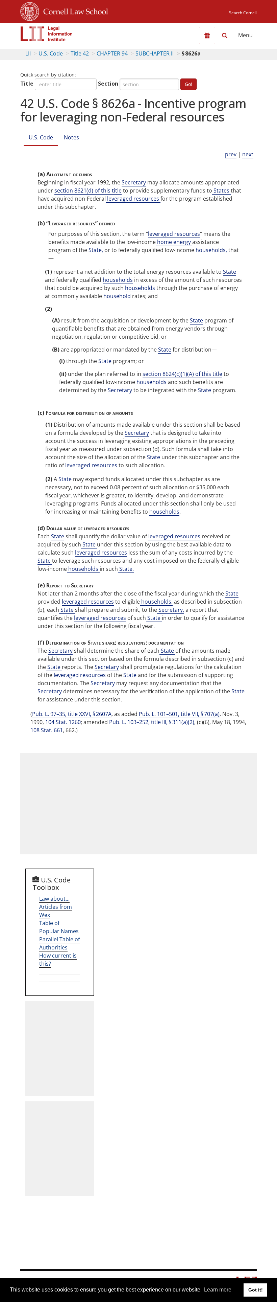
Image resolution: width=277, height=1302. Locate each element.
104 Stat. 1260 (63, 722)
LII (28, 53)
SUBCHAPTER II (154, 53)
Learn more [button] (217, 1290)
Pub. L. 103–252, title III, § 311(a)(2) (151, 722)
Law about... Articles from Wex (55, 907)
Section (108, 83)
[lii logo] (47, 34)
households (118, 280)
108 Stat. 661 (46, 730)
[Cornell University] (29, 10)
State (229, 271)
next (247, 154)
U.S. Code (51, 53)
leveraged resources (133, 198)
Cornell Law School (73, 10)
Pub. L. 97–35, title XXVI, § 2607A (71, 714)
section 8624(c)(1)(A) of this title (182, 374)
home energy (174, 242)
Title (26, 83)
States (221, 190)
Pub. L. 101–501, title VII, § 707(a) (179, 714)
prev (230, 154)
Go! (188, 84)
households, (210, 250)
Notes (71, 137)
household (117, 296)
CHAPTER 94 (112, 53)
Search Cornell (243, 13)
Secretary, (170, 609)
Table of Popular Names (59, 927)
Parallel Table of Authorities (59, 943)
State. (126, 569)
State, (95, 250)
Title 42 (80, 53)
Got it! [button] (255, 1290)
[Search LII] (225, 35)
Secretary (134, 182)
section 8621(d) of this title (88, 190)
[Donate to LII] (207, 35)
